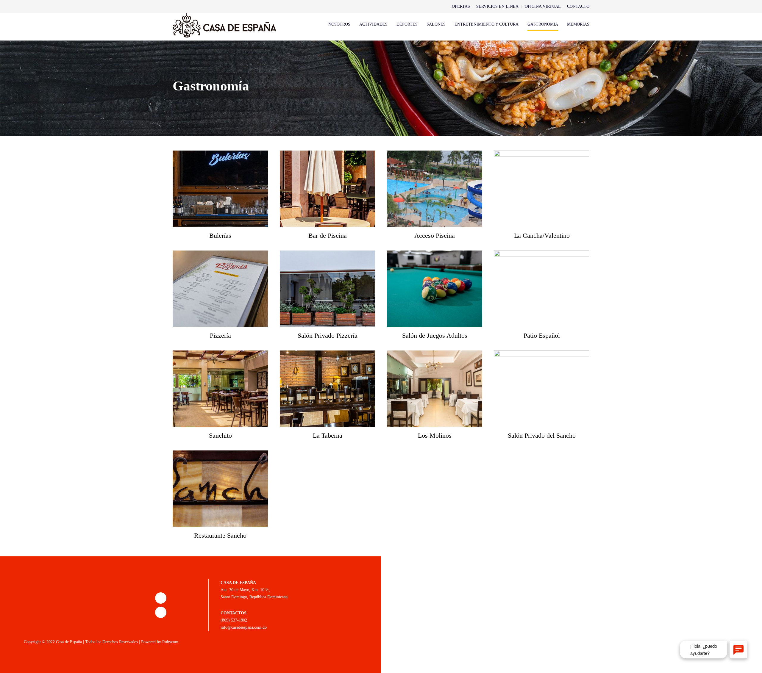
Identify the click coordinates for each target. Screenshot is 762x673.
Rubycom (170, 642)
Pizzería (220, 335)
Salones (436, 24)
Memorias (578, 24)
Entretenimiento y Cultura (487, 24)
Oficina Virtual (543, 6)
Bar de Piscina (327, 235)
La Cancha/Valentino (542, 235)
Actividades (373, 24)
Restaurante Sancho (220, 535)
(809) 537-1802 (234, 620)
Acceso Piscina (434, 235)
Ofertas (461, 6)
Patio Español (542, 335)
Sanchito (220, 435)
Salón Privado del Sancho (542, 435)
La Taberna (327, 435)
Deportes (407, 24)
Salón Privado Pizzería (327, 335)
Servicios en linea (497, 6)
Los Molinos (435, 435)
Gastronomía (542, 24)
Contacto (578, 6)
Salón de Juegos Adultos (434, 335)
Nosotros (339, 24)
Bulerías (220, 235)
